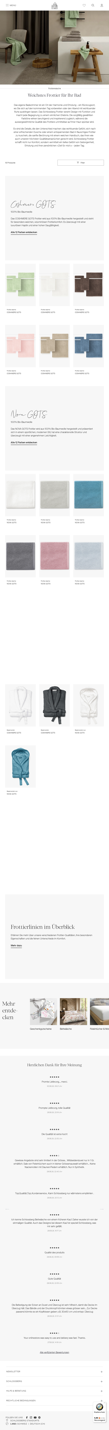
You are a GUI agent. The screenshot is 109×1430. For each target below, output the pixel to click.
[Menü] (104, 1403)
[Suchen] (93, 5)
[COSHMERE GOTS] (20, 285)
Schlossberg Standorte (24, 1420)
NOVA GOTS (11, 523)
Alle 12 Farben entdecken (24, 232)
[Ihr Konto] (101, 5)
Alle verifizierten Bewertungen (54, 1352)
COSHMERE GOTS (14, 312)
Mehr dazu (16, 945)
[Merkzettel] (84, 5)
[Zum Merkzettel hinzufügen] (30, 310)
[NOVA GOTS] (20, 495)
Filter (82, 162)
